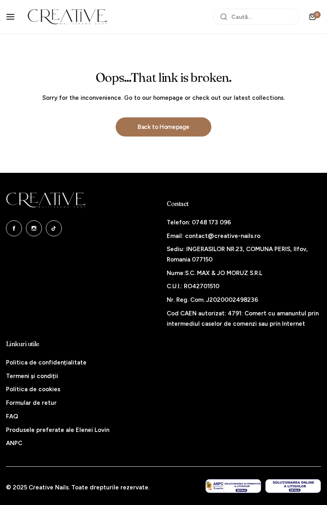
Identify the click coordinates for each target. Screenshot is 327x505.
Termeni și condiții (32, 376)
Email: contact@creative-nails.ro (213, 236)
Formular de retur (31, 402)
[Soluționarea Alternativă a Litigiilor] (233, 486)
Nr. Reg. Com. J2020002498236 (212, 299)
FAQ (12, 416)
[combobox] (256, 17)
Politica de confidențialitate (46, 362)
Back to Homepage (163, 127)
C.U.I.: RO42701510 (193, 286)
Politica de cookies (33, 389)
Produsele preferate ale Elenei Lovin (57, 430)
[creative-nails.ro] (67, 17)
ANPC (14, 443)
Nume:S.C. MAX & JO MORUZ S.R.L (214, 273)
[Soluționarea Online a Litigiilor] (293, 486)
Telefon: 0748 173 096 (199, 222)
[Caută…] (223, 17)
